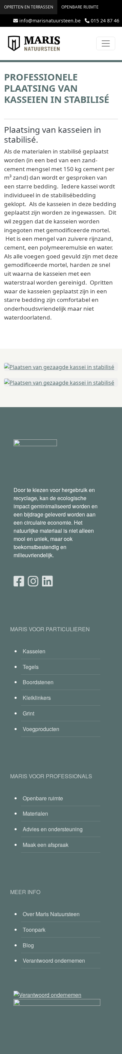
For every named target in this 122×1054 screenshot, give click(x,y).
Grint (28, 713)
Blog (28, 945)
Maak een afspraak (45, 845)
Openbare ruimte (80, 7)
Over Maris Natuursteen (51, 914)
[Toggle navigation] (105, 43)
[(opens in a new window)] (19, 580)
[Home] (34, 43)
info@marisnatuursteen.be (50, 20)
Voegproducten (41, 729)
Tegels (31, 667)
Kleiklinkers (37, 698)
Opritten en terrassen (28, 7)
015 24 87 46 (105, 20)
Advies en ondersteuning (53, 829)
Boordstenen (38, 682)
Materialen (35, 813)
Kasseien (34, 651)
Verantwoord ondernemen (54, 960)
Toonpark (34, 929)
